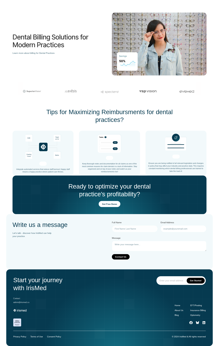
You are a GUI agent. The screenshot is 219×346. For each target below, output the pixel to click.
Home (177, 305)
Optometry (195, 315)
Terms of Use (36, 336)
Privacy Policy (19, 336)
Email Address (167, 222)
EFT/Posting (196, 305)
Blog (177, 315)
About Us (179, 310)
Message (116, 238)
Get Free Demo (109, 204)
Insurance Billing (198, 310)
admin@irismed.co (21, 302)
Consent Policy (54, 336)
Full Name (117, 222)
